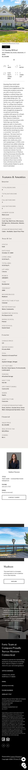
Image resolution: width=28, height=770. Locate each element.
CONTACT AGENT (14, 497)
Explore (14, 581)
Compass (4, 715)
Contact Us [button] (14, 629)
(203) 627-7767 (7, 694)
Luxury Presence (16, 756)
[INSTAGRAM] (3, 745)
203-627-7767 (6, 486)
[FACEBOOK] (7, 745)
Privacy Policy (18, 759)
